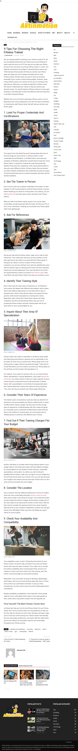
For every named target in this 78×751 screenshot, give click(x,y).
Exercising (30, 629)
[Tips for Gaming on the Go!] (11, 674)
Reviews (25, 33)
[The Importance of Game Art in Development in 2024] (43, 674)
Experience (38, 629)
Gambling (56, 104)
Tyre (55, 169)
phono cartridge (58, 138)
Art (54, 50)
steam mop (57, 155)
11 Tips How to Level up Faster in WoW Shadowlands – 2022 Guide (39, 640)
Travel (55, 167)
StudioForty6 (11, 194)
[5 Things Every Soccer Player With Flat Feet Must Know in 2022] (31, 720)
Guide (55, 109)
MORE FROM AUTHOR (25, 666)
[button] (74, 33)
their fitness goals (38, 272)
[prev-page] (5, 688)
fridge (55, 92)
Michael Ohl (9, 55)
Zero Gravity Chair (59, 175)
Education (57, 84)
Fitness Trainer (9, 631)
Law (55, 127)
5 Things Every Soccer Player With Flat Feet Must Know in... (43, 720)
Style (55, 158)
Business (16, 33)
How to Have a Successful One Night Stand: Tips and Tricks (26, 683)
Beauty (60, 33)
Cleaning (56, 72)
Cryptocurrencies (59, 75)
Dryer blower (58, 81)
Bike (55, 55)
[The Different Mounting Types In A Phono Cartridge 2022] (31, 729)
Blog (55, 58)
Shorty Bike (57, 147)
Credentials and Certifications (17, 629)
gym (16, 631)
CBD (55, 70)
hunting (56, 121)
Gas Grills (56, 107)
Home (9, 33)
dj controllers (58, 78)
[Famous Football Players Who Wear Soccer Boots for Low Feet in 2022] (31, 711)
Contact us (69, 742)
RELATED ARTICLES (11, 666)
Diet (53, 33)
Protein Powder (58, 141)
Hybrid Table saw (59, 124)
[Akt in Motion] (39, 16)
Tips (10, 42)
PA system (57, 132)
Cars (55, 67)
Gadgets (56, 101)
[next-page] (8, 688)
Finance (56, 87)
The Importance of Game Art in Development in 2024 (42, 683)
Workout (31, 631)
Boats (55, 61)
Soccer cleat (57, 149)
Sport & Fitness (44, 33)
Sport (55, 152)
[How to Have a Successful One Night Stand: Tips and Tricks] (27, 674)
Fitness (44, 629)
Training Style (23, 631)
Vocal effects (58, 172)
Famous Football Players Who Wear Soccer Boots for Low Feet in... (43, 710)
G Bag (55, 98)
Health (67, 33)
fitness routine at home (38, 495)
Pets (55, 135)
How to (56, 118)
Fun (55, 95)
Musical (33, 33)
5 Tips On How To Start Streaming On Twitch (14, 640)
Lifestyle (56, 129)
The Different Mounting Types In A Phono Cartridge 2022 (43, 729)
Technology (12, 37)
